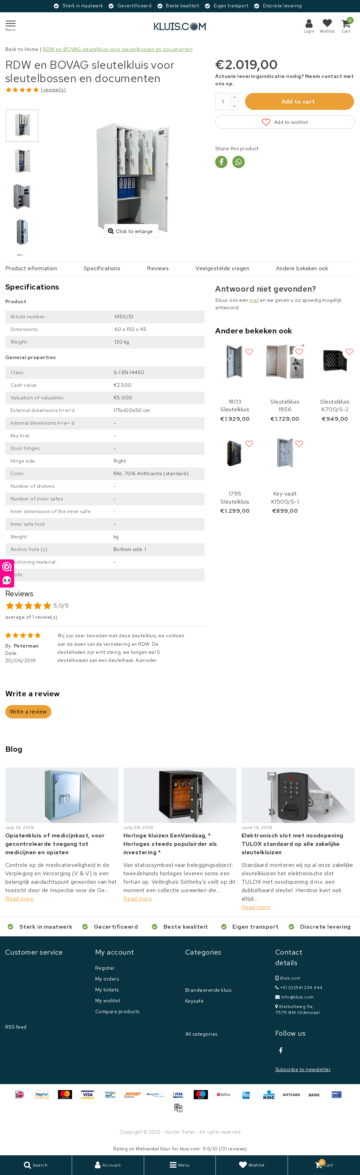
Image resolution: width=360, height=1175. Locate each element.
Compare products (117, 1011)
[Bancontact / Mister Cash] (113, 1098)
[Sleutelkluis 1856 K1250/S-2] (285, 361)
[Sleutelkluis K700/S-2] (335, 361)
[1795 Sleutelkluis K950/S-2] (235, 453)
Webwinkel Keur (153, 1149)
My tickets (107, 990)
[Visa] (90, 1098)
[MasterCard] (67, 1098)
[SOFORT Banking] (135, 1098)
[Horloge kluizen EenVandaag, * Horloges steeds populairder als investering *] (180, 795)
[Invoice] (180, 1111)
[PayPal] (44, 1098)
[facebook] (280, 1051)
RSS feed (16, 1027)
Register (105, 968)
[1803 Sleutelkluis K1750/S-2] (235, 361)
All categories (201, 1034)
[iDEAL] (22, 1098)
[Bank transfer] (317, 1098)
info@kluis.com (297, 997)
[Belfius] (226, 1098)
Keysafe (194, 1001)
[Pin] (338, 1098)
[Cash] (294, 1098)
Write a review (28, 711)
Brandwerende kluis (208, 990)
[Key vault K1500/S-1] (285, 453)
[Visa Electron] (180, 1098)
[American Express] (248, 1098)
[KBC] (271, 1098)
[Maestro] (203, 1098)
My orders (107, 979)
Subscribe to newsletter (303, 1069)
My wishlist (107, 1000)
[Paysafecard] (158, 1098)
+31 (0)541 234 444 (300, 987)
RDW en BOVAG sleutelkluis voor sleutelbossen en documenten (118, 49)
